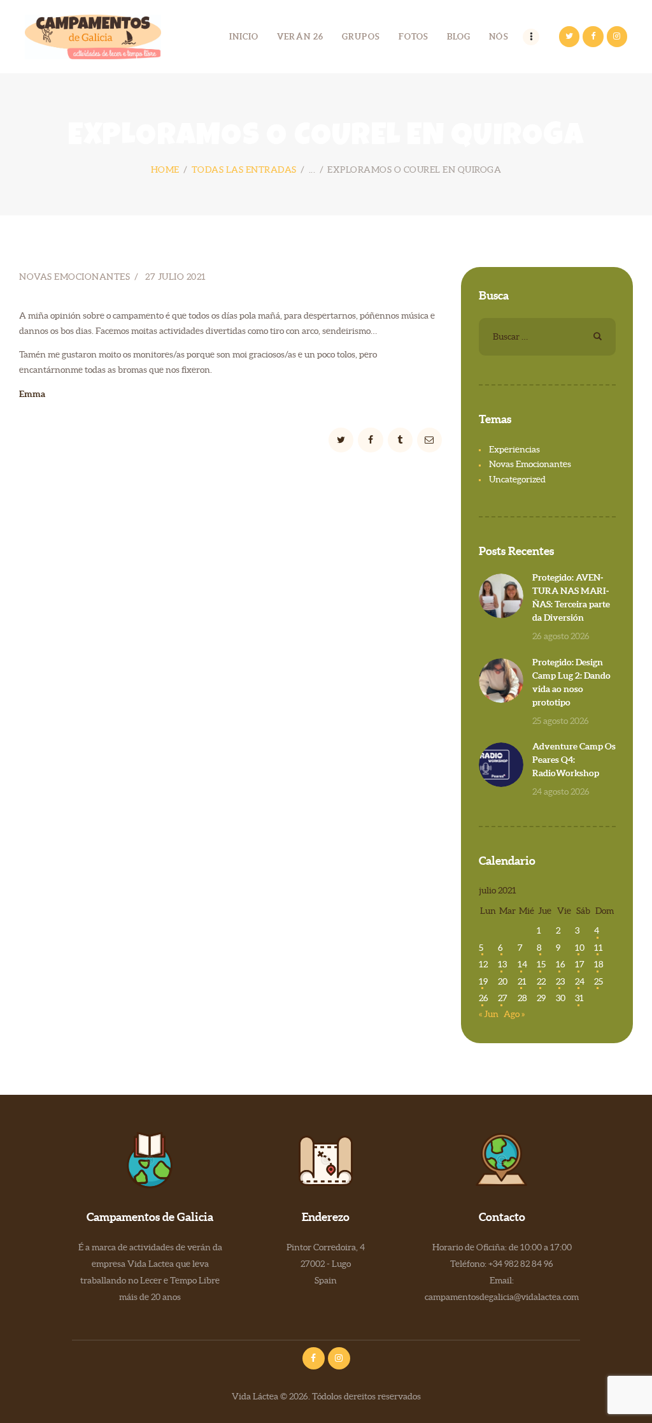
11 (598, 948)
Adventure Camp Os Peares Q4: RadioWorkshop (574, 759)
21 (522, 981)
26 (483, 998)
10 (580, 948)
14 (522, 964)
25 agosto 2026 (560, 721)
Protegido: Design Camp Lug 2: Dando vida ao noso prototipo (571, 682)
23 (560, 981)
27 (502, 998)
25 (598, 981)
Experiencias (514, 449)
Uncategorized (517, 479)
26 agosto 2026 (561, 636)
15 (541, 964)
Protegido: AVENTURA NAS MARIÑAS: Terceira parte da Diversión (571, 597)
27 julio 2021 (175, 276)
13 (502, 964)
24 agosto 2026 (561, 791)
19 (483, 981)
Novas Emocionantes (74, 276)
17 (580, 964)
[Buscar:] (547, 336)
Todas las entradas (244, 169)
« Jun (489, 1014)
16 (560, 964)
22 (541, 981)
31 (579, 998)
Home (165, 169)
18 (599, 964)
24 (580, 981)
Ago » (514, 1014)
